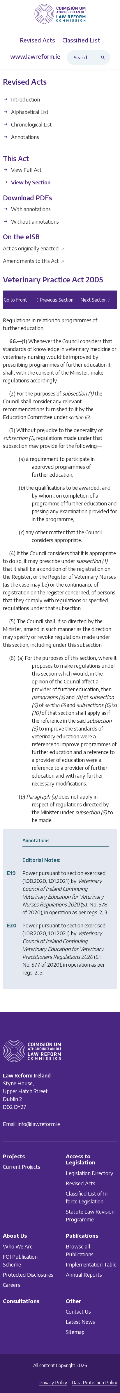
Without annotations (34, 221)
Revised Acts (80, 1183)
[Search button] (104, 57)
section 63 (79, 418)
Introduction (25, 99)
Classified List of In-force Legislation (88, 1197)
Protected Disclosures (28, 1274)
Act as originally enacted (33, 248)
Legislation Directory (89, 1173)
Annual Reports (84, 1274)
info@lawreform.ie (39, 1124)
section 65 (55, 705)
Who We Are (18, 1246)
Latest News (80, 1321)
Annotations (24, 136)
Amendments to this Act (33, 260)
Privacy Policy (53, 1382)
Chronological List (31, 124)
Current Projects (21, 1167)
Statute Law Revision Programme (90, 1215)
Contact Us (78, 1311)
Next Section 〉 (96, 300)
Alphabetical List (29, 111)
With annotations (30, 209)
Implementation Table (91, 1264)
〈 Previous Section (53, 300)
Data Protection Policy (94, 1382)
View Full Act (26, 170)
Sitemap (75, 1331)
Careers (11, 1284)
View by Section (30, 182)
